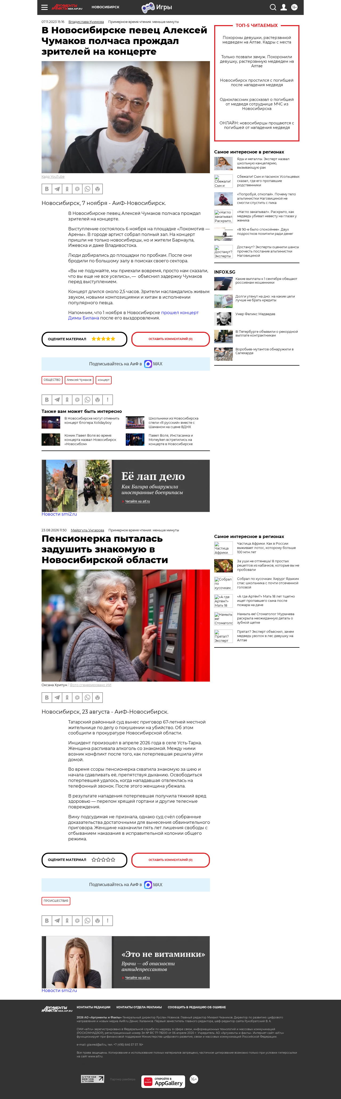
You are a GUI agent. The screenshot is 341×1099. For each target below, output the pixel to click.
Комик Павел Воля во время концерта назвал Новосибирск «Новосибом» (90, 439)
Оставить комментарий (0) (171, 339)
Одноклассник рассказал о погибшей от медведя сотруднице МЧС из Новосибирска (257, 104)
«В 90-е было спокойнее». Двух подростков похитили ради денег (265, 231)
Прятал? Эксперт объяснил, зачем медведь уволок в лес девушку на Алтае (265, 636)
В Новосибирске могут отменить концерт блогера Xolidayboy (91, 420)
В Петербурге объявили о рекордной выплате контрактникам (267, 333)
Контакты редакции (93, 1007)
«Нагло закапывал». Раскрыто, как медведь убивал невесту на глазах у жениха (267, 216)
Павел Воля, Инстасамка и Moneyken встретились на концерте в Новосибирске (171, 439)
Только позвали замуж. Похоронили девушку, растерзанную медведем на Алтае (257, 61)
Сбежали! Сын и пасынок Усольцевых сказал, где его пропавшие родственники (268, 181)
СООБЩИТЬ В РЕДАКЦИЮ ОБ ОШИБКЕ (197, 1007)
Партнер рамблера (122, 1079)
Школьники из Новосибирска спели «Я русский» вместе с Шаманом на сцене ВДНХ (173, 422)
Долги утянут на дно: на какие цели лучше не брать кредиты (265, 298)
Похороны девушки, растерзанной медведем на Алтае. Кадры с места (256, 40)
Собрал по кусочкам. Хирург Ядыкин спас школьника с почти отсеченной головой (268, 583)
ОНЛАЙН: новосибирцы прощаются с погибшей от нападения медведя (257, 125)
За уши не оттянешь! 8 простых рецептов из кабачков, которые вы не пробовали (268, 565)
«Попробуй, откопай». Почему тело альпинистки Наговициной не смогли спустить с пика (266, 198)
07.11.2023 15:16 (53, 22)
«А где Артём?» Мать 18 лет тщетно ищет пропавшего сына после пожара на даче (266, 600)
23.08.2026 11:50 (54, 530)
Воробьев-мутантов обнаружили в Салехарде (265, 351)
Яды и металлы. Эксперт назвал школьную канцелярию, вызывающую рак (263, 163)
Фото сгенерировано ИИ (90, 685)
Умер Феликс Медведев (255, 314)
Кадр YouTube (53, 177)
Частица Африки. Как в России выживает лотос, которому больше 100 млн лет (266, 547)
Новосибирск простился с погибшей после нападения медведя (257, 82)
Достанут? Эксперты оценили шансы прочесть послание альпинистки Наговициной (268, 251)
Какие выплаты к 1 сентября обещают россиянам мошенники (266, 280)
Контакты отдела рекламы (139, 1007)
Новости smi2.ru (59, 514)
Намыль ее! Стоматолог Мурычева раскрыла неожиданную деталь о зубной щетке (265, 618)
